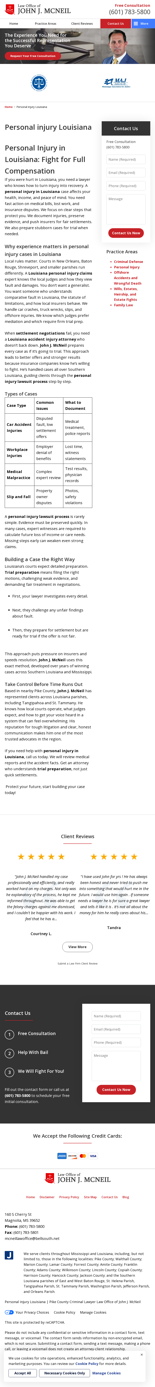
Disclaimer (47, 1197)
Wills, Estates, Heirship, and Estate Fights (126, 294)
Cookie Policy (64, 1312)
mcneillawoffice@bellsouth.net (32, 1238)
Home (13, 24)
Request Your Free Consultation (32, 56)
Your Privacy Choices (32, 1312)
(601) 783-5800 (129, 12)
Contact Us (116, 24)
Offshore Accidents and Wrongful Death (127, 278)
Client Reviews (82, 24)
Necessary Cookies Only (64, 1373)
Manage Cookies (93, 1312)
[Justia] (9, 1255)
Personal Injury (127, 267)
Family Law (123, 305)
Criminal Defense (128, 261)
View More (77, 947)
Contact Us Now (126, 233)
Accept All (22, 1373)
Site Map (90, 1197)
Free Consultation (132, 5)
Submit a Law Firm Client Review (78, 963)
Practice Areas (45, 24)
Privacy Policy (69, 1197)
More (144, 24)
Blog (125, 1197)
